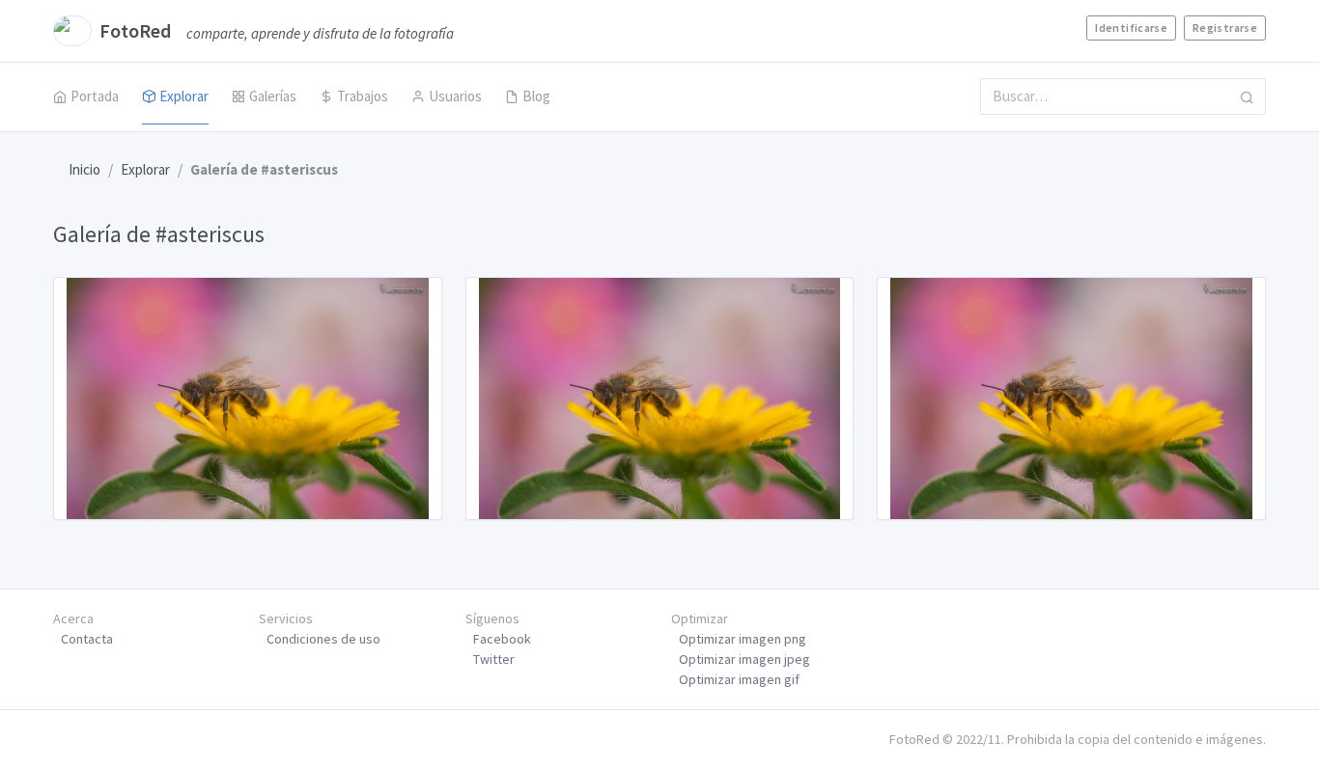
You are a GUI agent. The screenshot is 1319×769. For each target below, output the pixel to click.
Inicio (84, 169)
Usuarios (455, 96)
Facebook (502, 638)
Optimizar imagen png (742, 638)
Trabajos (362, 96)
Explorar (184, 96)
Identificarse (1131, 27)
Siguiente (29, 553)
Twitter (494, 659)
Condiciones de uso (323, 638)
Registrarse (1225, 27)
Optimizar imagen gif (739, 679)
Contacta (87, 638)
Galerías (272, 96)
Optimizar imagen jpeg (744, 659)
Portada (94, 96)
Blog (536, 96)
